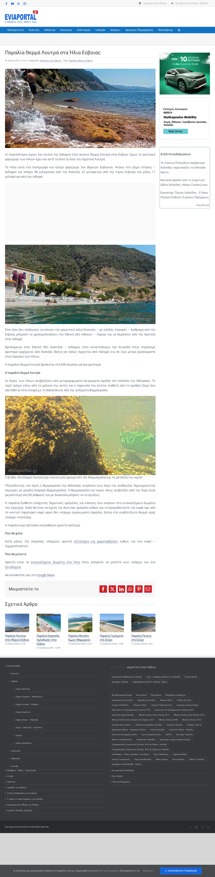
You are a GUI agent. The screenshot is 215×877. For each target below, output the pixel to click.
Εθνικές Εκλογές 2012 (191, 720)
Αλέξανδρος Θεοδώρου (175, 695)
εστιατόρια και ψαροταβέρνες (96, 541)
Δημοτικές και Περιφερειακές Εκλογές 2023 (174, 710)
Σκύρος (19, 735)
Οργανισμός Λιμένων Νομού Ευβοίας (175, 740)
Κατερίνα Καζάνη (157, 730)
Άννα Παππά (141, 695)
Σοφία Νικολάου (180, 754)
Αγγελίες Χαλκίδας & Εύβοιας (19, 810)
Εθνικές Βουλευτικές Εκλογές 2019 (189, 715)
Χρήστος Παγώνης (197, 759)
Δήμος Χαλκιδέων (24, 743)
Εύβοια (14, 681)
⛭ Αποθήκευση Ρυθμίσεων (181, 870)
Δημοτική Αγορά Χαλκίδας (123, 715)
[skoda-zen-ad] (185, 55)
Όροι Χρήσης (117, 776)
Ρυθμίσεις (148, 870)
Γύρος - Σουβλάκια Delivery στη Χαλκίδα (163, 677)
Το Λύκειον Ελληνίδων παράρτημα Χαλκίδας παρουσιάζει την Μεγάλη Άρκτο (183, 167)
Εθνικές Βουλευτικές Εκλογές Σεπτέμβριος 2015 (133, 720)
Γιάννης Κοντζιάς (184, 700)
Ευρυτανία (16, 751)
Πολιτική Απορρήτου (121, 782)
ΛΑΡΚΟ (168, 735)
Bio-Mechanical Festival (122, 695)
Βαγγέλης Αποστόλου (146, 700)
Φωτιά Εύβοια (178, 759)
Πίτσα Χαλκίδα (191, 677)
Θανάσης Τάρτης (194, 725)
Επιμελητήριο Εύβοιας (121, 725)
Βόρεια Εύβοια (166, 700)
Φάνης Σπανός (162, 759)
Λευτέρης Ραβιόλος (184, 735)
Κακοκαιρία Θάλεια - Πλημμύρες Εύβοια (129, 730)
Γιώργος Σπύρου (140, 705)
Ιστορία (10, 776)
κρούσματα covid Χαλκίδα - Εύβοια (126, 764)
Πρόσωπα (11, 782)
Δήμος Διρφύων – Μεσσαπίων (29, 697)
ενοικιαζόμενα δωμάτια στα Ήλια (55, 562)
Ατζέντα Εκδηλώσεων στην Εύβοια (22, 793)
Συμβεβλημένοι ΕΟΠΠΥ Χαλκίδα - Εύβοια (149, 682)
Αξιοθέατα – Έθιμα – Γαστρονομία (21, 770)
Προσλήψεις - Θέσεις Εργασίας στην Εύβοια (130, 754)
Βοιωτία (15, 674)
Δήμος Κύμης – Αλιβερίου (27, 720)
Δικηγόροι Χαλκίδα (120, 682)
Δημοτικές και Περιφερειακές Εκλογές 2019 (131, 710)
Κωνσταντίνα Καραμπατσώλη (124, 735)
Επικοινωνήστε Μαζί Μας (123, 770)
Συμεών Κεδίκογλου (142, 759)
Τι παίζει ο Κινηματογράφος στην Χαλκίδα (25, 799)
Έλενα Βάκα (156, 695)
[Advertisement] (149, 16)
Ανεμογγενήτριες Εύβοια (122, 700)
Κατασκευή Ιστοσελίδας (16, 827)
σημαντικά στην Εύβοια (141, 667)
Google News (46, 575)
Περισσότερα (202, 205)
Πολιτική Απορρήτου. (108, 870)
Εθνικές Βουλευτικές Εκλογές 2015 (154, 715)
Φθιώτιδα (16, 758)
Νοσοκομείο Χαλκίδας (146, 740)
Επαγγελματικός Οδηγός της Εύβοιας (23, 805)
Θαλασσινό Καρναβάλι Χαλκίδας (148, 725)
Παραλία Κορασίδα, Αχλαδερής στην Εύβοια (48, 640)
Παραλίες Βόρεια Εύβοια (80, 61)
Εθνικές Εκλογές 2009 (168, 720)
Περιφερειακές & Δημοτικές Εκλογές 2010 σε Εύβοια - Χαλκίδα (139, 744)
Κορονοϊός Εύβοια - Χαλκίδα (181, 730)
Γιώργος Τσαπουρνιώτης (161, 705)
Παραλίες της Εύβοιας (50, 61)
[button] (179, 30)
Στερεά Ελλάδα (13, 666)
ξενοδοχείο (13, 567)
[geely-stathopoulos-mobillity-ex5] (185, 100)
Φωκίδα (15, 766)
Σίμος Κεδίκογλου (161, 754)
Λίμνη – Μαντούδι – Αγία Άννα (29, 727)
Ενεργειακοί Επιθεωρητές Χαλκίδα (127, 677)
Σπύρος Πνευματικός (121, 759)
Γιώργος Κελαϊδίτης (120, 705)
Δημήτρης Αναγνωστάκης (187, 705)
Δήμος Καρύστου (23, 712)
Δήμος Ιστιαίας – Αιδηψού (27, 704)
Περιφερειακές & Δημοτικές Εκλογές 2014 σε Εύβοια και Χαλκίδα (140, 749)
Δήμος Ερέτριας (23, 689)
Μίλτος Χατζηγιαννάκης (122, 740)
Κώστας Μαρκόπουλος (151, 735)
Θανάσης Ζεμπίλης (175, 725)
